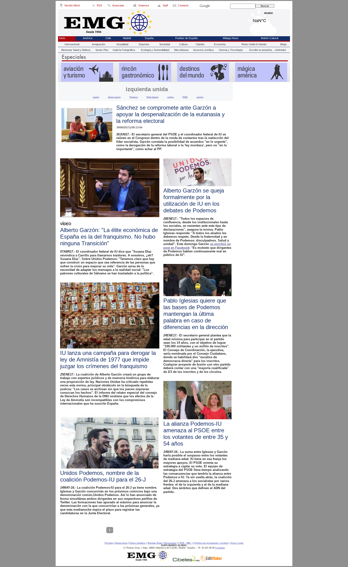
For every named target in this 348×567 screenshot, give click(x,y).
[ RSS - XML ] (185, 543)
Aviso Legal (237, 543)
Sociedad (164, 44)
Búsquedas (170, 543)
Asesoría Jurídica (203, 50)
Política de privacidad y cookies (211, 543)
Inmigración (98, 44)
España (149, 38)
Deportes (144, 44)
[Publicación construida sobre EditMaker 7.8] (211, 560)
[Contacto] (175, 6)
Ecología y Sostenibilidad (155, 50)
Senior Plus (101, 50)
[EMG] (149, 560)
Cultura (183, 44)
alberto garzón (114, 97)
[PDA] (61, 6)
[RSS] (93, 6)
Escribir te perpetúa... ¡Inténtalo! (267, 50)
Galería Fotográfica (124, 50)
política (170, 97)
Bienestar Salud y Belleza (75, 50)
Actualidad (122, 44)
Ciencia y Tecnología (231, 50)
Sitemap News (154, 543)
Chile (108, 38)
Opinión (200, 44)
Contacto (220, 548)
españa (96, 97)
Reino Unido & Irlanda (253, 44)
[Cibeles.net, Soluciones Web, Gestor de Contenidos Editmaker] (186, 560)
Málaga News (230, 38)
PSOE (185, 97)
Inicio (62, 38)
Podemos (133, 97)
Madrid (268, 19)
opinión (199, 97)
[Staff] (159, 6)
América (87, 38)
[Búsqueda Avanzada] (109, 6)
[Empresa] (135, 6)
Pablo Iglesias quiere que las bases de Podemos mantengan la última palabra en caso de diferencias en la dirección (195, 313)
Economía (220, 44)
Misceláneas (181, 50)
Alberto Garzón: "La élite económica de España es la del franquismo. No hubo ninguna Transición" (109, 236)
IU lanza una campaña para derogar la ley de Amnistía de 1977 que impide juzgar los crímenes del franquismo (108, 359)
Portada (109, 543)
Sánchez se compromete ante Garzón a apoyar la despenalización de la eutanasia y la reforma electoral (170, 114)
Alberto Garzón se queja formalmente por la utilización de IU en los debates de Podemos (193, 200)
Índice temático (137, 543)
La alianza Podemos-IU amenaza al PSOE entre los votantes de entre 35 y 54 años (195, 433)
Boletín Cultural (269, 38)
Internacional (72, 44)
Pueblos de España (186, 38)
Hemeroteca (121, 543)
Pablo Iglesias (152, 97)
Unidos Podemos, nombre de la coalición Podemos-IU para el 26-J (103, 476)
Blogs (283, 44)
